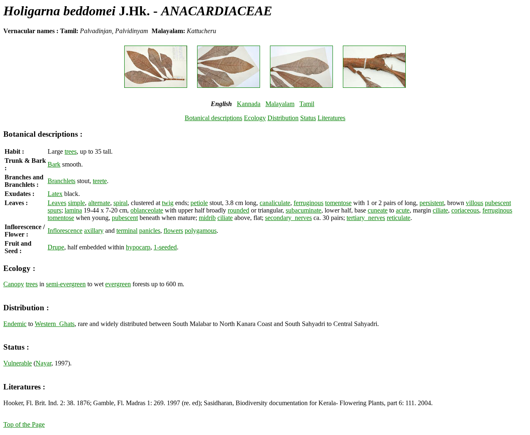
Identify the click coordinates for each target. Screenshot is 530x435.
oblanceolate (146, 210)
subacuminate (303, 210)
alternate (99, 202)
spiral (120, 202)
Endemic (14, 323)
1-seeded (165, 247)
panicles (149, 230)
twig (167, 202)
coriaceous (465, 210)
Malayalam (279, 103)
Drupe (56, 247)
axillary (94, 230)
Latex (55, 193)
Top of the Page (24, 424)
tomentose (338, 202)
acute (403, 210)
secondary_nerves (288, 217)
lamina (73, 210)
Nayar (43, 363)
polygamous (201, 230)
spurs (54, 210)
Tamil (306, 103)
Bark (54, 164)
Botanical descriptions (213, 117)
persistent (431, 202)
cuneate (378, 210)
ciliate (440, 210)
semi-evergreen (66, 284)
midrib (207, 217)
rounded (238, 210)
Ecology (255, 117)
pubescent (498, 202)
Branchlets (61, 180)
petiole (199, 202)
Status (308, 117)
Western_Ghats (55, 323)
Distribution (283, 117)
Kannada (248, 103)
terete (100, 180)
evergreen (118, 284)
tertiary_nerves (366, 217)
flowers (173, 230)
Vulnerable (17, 363)
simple (76, 202)
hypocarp (138, 247)
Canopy (13, 284)
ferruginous (308, 202)
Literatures (331, 117)
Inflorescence (65, 230)
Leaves (57, 202)
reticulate (398, 217)
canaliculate (275, 202)
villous (474, 202)
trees (71, 151)
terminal (126, 230)
